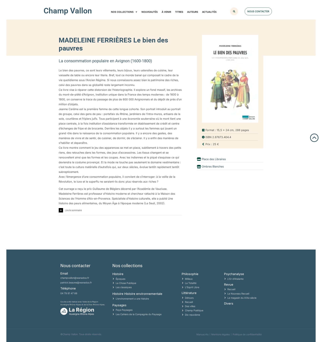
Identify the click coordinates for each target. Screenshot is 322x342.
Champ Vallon (68, 10)
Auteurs (192, 11)
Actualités (209, 11)
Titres (179, 11)
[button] (234, 11)
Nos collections (122, 11)
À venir (166, 11)
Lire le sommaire (73, 210)
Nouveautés (150, 11)
